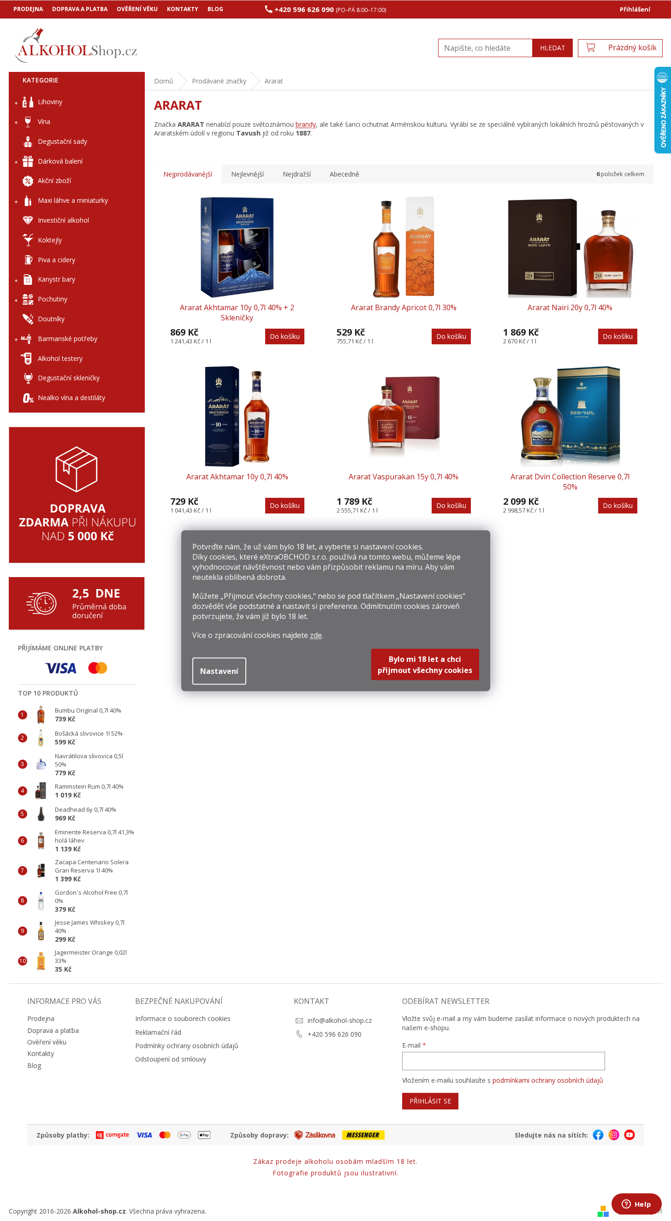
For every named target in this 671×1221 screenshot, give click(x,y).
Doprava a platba (79, 9)
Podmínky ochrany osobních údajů (186, 1045)
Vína (44, 121)
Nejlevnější (247, 174)
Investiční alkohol (63, 220)
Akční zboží (54, 180)
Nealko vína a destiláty (71, 397)
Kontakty (182, 9)
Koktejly (50, 240)
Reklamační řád (158, 1032)
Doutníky (51, 318)
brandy (306, 124)
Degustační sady (62, 141)
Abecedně (344, 174)
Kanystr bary (56, 279)
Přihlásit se (430, 1101)
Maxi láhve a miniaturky (73, 200)
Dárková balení (60, 161)
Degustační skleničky (69, 377)
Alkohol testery (60, 358)
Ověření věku (137, 9)
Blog (215, 9)
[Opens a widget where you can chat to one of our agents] (636, 1204)
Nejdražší (297, 174)
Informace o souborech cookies (183, 1018)
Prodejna (28, 9)
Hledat (552, 47)
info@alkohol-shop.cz (340, 1020)
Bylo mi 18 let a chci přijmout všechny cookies (425, 664)
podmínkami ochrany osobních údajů (548, 1080)
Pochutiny (52, 299)
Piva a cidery (56, 259)
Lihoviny (50, 101)
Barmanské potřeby (67, 338)
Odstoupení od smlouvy (170, 1059)
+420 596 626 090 (335, 1034)
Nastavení (219, 671)
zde (316, 635)
